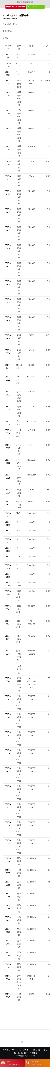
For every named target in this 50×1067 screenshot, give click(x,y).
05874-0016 (8, 283)
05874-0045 (8, 652)
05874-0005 (8, 94)
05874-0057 (8, 871)
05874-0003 (8, 73)
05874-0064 (8, 954)
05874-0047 (8, 698)
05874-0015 (8, 265)
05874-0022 (8, 378)
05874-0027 (8, 446)
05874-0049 (8, 734)
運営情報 (6, 1050)
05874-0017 (8, 301)
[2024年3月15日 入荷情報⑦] (22, 1042)
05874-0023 (8, 393)
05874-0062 (8, 930)
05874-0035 (8, 541)
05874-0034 (8, 532)
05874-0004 (8, 82)
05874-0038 (8, 567)
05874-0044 (8, 637)
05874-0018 (8, 319)
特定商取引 (37, 1050)
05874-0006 (8, 112)
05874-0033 (8, 523)
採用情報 (24, 1053)
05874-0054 (8, 824)
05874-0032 (8, 515)
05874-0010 (8, 178)
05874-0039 (8, 575)
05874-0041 (8, 593)
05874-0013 (8, 229)
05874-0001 (8, 56)
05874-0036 (8, 549)
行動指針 (34, 1053)
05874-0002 (8, 65)
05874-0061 (8, 919)
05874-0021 (8, 366)
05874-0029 (8, 476)
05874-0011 (8, 192)
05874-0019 (8, 337)
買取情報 (14, 18)
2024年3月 (7, 18)
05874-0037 (8, 558)
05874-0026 (8, 431)
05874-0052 (8, 788)
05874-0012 (8, 210)
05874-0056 (8, 860)
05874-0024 (8, 408)
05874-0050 (8, 752)
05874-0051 (8, 770)
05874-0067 (8, 995)
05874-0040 (8, 584)
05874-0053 (8, 806)
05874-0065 (8, 966)
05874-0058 (8, 883)
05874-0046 (8, 680)
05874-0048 (8, 716)
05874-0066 (8, 977)
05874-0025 (8, 423)
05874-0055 (8, 842)
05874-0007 (8, 130)
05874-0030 (8, 491)
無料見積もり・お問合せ (16, 6)
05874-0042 (8, 607)
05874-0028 (8, 461)
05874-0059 (8, 895)
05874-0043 (8, 622)
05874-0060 (8, 907)
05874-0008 (8, 148)
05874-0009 (8, 163)
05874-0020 (8, 351)
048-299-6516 (36, 6)
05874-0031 (8, 503)
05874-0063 (8, 942)
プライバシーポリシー (21, 1050)
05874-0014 (8, 247)
